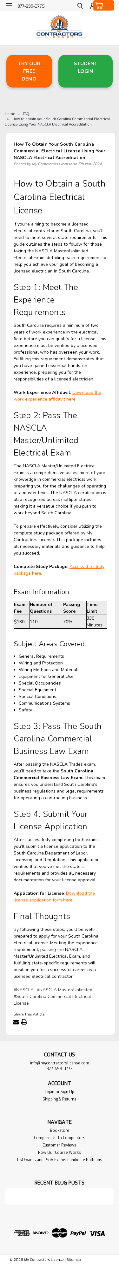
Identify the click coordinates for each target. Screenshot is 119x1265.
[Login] (93, 6)
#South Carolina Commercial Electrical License (52, 999)
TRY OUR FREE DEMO (29, 71)
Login (49, 1091)
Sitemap (74, 1259)
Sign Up (67, 1091)
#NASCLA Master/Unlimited (64, 990)
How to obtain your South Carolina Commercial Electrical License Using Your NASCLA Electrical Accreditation (57, 122)
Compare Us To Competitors (59, 1137)
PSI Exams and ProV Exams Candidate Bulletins (59, 1159)
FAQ (26, 113)
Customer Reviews (59, 1145)
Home (10, 113)
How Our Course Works (59, 1152)
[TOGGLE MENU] (8, 6)
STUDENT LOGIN (85, 67)
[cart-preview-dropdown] (103, 5)
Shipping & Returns (59, 1099)
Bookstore (59, 1130)
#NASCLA (24, 990)
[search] (80, 6)
